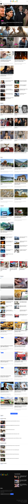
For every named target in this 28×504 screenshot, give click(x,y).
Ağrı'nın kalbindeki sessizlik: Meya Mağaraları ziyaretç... (6, 114)
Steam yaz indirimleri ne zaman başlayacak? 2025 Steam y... (23, 245)
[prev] (25, 3)
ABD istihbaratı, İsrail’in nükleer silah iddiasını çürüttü (24, 89)
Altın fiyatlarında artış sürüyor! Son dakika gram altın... (9, 302)
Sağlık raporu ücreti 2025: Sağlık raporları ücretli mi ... (23, 306)
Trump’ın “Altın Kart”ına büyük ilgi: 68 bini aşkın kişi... (9, 81)
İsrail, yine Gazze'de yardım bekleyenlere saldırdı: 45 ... (9, 85)
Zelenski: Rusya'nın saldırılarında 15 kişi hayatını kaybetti (8, 3)
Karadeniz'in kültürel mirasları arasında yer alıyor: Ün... (20, 140)
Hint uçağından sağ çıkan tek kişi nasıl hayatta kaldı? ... (20, 217)
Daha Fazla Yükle (14, 413)
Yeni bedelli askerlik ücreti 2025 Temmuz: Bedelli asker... (9, 314)
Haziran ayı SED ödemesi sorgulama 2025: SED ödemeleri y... (6, 298)
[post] (14, 31)
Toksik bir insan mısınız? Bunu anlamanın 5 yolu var (9, 35)
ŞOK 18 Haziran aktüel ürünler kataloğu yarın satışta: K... (23, 310)
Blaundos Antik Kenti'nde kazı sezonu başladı (6, 199)
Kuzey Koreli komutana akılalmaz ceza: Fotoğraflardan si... (9, 90)
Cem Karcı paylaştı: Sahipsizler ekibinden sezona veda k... (6, 127)
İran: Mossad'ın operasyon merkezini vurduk (23, 93)
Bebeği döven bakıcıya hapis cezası (10, 429)
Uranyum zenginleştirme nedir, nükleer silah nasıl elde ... (9, 241)
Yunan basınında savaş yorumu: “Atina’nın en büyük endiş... (20, 61)
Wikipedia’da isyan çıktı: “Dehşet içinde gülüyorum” (6, 217)
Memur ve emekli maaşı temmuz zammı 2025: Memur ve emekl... (20, 286)
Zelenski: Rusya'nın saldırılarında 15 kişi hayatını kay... (6, 75)
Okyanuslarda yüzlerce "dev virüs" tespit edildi (9, 250)
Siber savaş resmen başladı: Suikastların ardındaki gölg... (23, 81)
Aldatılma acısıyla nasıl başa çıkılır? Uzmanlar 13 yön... (21, 46)
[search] (27, 1)
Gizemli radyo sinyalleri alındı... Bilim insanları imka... (24, 237)
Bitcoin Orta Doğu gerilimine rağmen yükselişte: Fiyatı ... (20, 298)
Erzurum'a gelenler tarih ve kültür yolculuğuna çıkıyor (20, 199)
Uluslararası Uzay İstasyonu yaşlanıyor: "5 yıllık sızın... (9, 237)
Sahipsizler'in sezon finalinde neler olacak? (6, 46)
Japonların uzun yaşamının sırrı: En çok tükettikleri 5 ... (23, 85)
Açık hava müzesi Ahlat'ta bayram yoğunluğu (6, 168)
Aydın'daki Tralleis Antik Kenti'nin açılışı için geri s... (20, 184)
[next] (26, 15)
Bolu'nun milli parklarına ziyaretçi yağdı (6, 184)
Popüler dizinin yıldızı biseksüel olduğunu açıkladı (6, 140)
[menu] (1, 1)
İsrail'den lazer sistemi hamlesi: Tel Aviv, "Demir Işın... (10, 98)
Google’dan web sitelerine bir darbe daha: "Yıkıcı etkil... (23, 250)
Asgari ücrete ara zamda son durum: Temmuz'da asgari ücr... (6, 286)
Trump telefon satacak (8, 245)
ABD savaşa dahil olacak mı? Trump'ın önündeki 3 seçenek (9, 93)
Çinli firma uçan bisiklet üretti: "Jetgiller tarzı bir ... (23, 241)
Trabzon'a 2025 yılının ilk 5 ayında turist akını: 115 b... (20, 168)
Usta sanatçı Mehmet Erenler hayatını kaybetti (6, 152)
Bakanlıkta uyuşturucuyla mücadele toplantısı (22, 269)
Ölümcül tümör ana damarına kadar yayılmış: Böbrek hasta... (4, 269)
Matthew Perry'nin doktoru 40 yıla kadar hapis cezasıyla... (20, 114)
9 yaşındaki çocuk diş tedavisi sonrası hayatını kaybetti (5, 61)
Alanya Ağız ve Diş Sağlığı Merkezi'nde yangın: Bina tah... (13, 269)
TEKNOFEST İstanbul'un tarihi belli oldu (9, 254)
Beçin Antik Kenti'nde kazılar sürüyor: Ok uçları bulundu (13, 445)
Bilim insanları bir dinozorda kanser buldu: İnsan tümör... (6, 231)
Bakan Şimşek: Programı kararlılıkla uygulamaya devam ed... (9, 311)
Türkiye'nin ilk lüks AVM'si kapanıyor (9, 306)
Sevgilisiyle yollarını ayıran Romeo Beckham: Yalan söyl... (20, 127)
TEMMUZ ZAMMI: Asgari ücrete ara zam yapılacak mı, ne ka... (24, 314)
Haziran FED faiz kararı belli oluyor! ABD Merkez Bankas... (23, 302)
